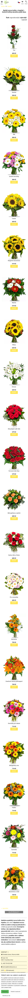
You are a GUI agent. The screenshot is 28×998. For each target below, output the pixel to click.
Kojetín (9, 6)
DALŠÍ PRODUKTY (14, 912)
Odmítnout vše (6, 995)
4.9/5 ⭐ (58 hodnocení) (7, 970)
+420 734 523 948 (7, 963)
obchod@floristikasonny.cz (9, 967)
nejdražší (24, 20)
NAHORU (5, 908)
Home (3, 6)
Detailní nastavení (15, 991)
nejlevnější (23, 17)
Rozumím (4, 991)
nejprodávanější (14, 17)
